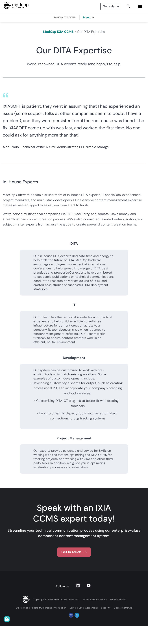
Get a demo (111, 6)
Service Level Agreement (84, 607)
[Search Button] (128, 6)
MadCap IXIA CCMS (58, 32)
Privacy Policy (118, 599)
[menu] (140, 6)
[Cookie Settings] (7, 619)
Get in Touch (71, 552)
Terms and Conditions (94, 599)
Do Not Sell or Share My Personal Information (41, 607)
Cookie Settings (123, 607)
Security (106, 607)
